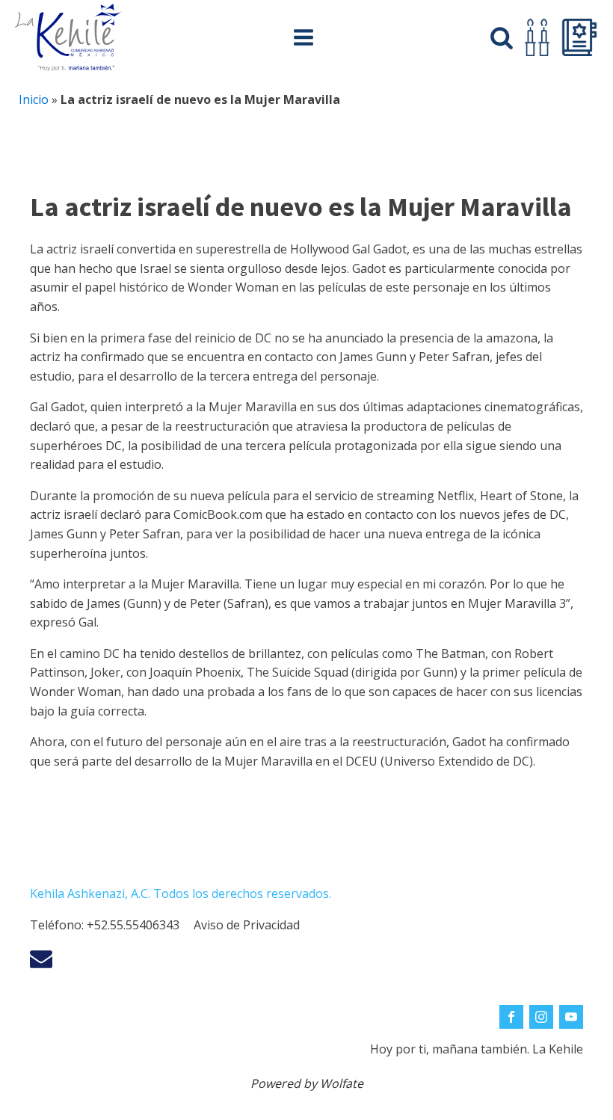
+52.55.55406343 (133, 925)
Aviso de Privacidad (247, 925)
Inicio (34, 99)
